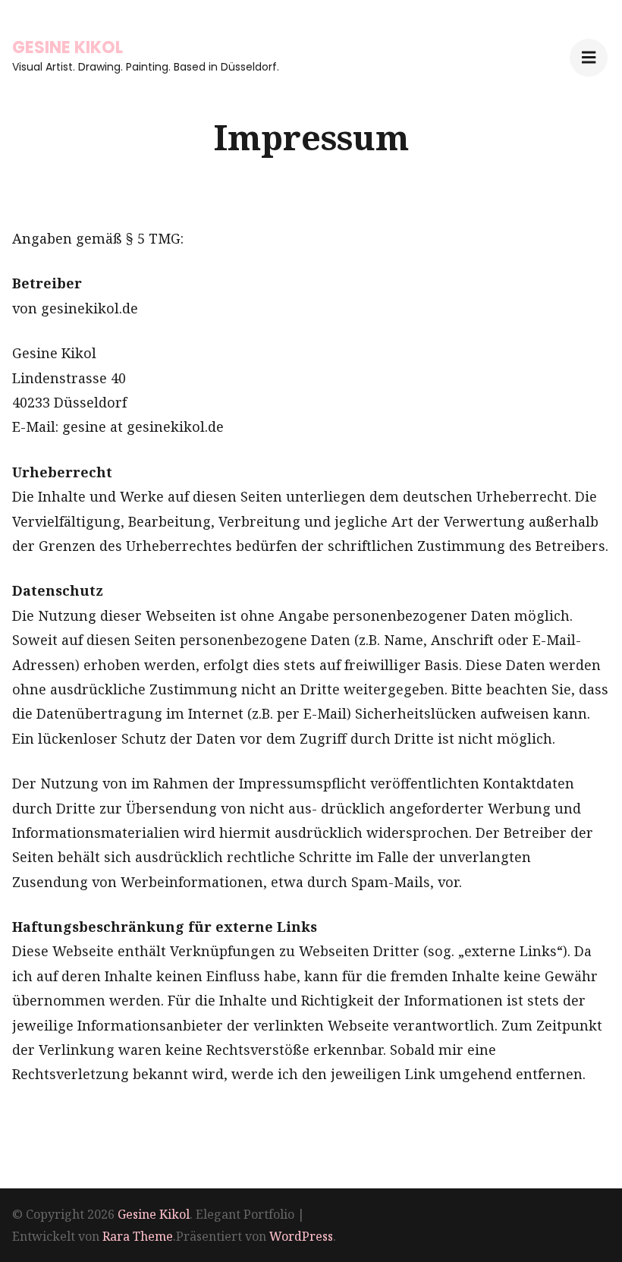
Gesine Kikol (67, 47)
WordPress (301, 1236)
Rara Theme (137, 1236)
